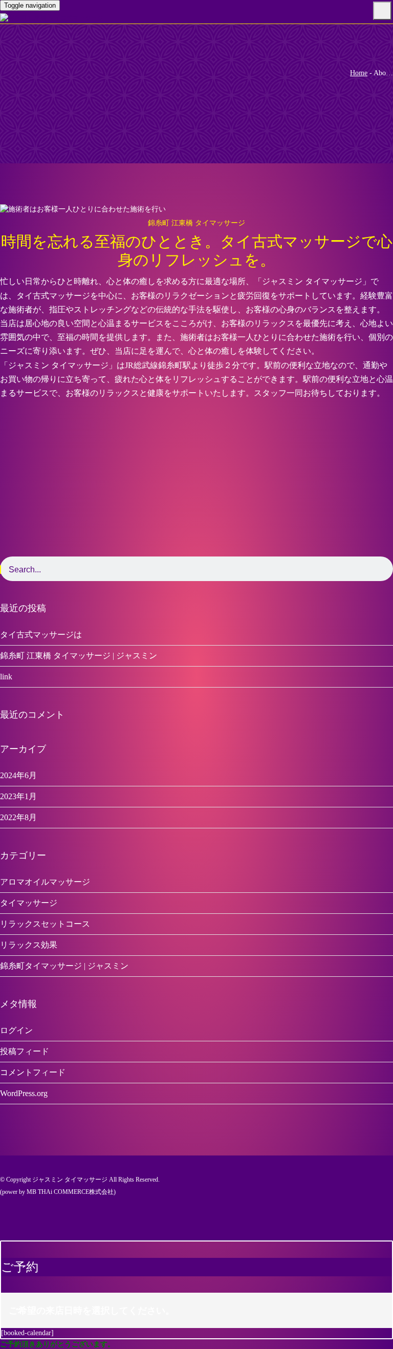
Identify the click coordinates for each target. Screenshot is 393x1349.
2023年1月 (18, 796)
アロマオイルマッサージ (45, 881)
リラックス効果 (28, 944)
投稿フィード (24, 1051)
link (6, 676)
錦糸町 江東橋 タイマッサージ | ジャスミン (78, 655)
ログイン (16, 1030)
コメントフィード (33, 1072)
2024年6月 (18, 775)
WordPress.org (24, 1093)
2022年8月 (18, 817)
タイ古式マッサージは (41, 634)
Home (358, 73)
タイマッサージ (28, 902)
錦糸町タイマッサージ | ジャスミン (64, 965)
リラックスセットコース (45, 923)
